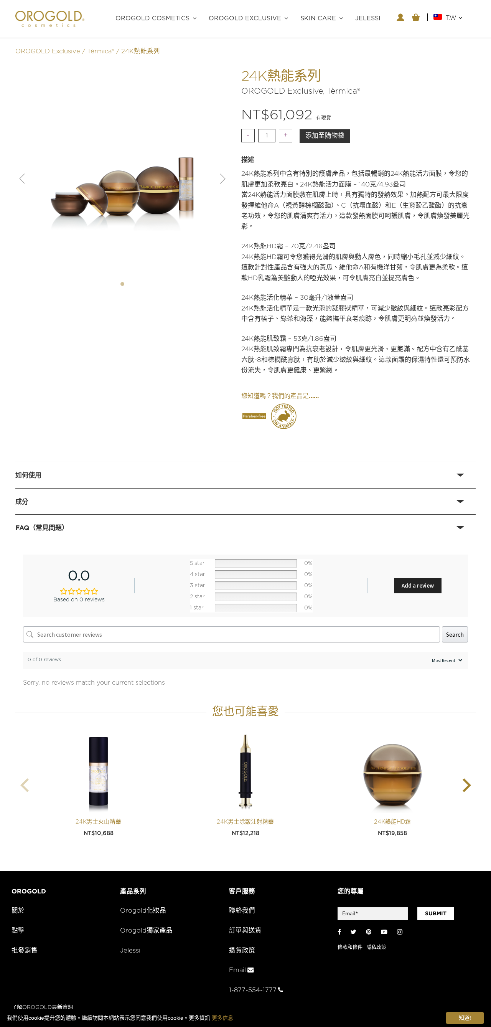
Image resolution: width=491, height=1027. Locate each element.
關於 (18, 911)
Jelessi (130, 951)
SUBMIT (436, 913)
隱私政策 (376, 947)
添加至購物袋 (324, 136)
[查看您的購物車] (416, 17)
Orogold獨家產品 (146, 931)
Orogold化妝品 (143, 911)
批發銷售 (25, 951)
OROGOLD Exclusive (245, 18)
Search (455, 634)
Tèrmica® (100, 51)
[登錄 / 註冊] (400, 17)
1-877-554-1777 (253, 990)
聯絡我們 (242, 911)
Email (237, 970)
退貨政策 (242, 951)
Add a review (418, 585)
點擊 (18, 931)
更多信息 (222, 1018)
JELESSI (368, 18)
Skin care (318, 18)
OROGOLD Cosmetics (152, 18)
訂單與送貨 (245, 931)
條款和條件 (350, 947)
